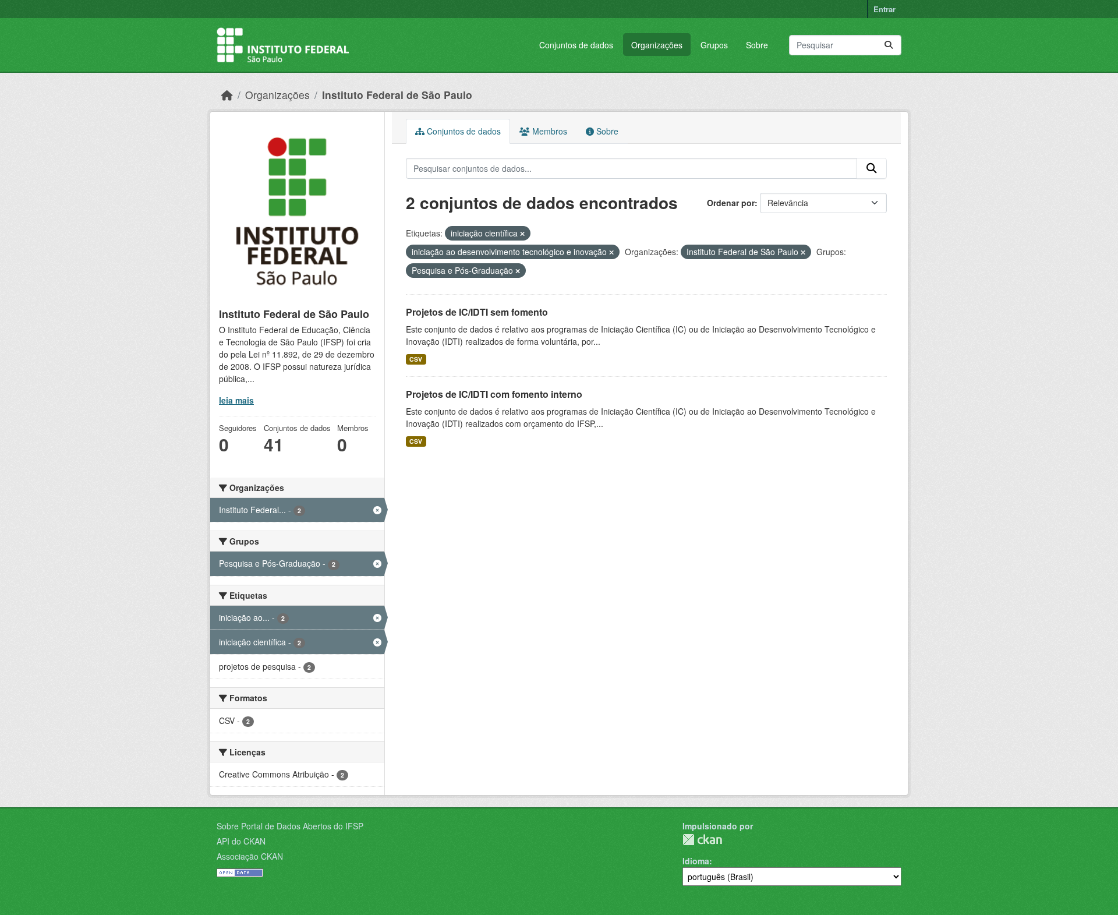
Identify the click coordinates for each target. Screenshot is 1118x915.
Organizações (656, 45)
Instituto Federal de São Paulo (397, 94)
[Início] (227, 94)
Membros (548, 131)
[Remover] (522, 233)
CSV (415, 359)
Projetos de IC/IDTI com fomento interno (494, 394)
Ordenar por (731, 203)
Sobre (757, 45)
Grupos (714, 45)
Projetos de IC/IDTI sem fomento (477, 312)
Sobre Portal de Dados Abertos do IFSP (290, 826)
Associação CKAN (250, 856)
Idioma (695, 861)
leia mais (236, 400)
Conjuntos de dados (576, 45)
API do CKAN (241, 841)
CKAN (702, 839)
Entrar (884, 9)
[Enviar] (888, 45)
